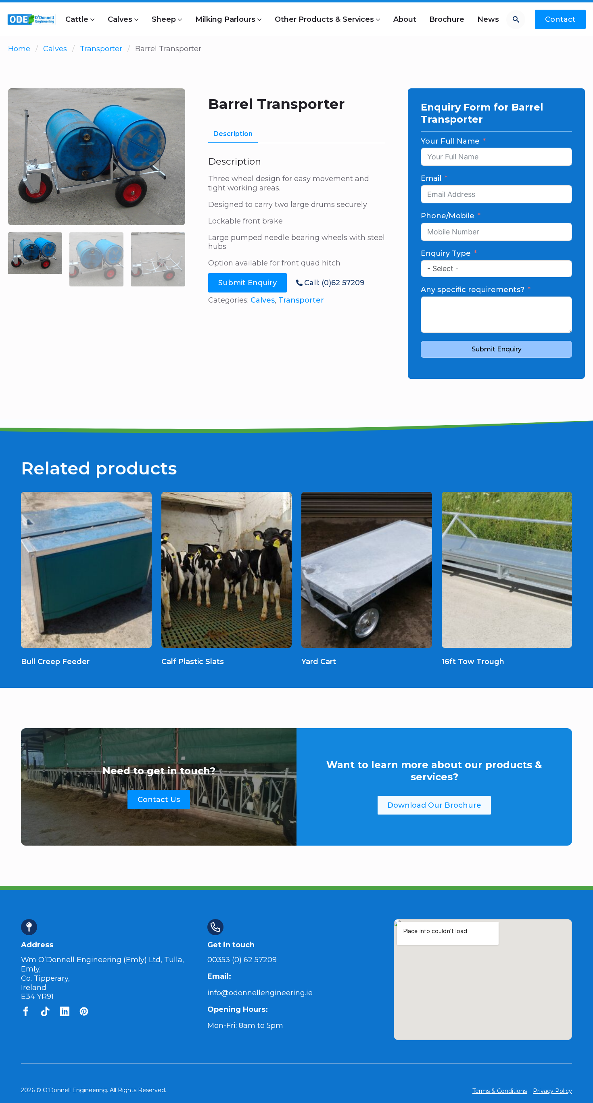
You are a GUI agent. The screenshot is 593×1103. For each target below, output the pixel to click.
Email (431, 178)
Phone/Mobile (447, 215)
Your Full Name (450, 141)
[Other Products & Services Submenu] (377, 19)
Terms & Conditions (499, 1091)
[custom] (26, 1011)
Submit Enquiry (497, 349)
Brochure (446, 19)
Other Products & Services (324, 19)
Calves (120, 19)
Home (19, 48)
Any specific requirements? (472, 289)
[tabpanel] (296, 212)
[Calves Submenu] (135, 19)
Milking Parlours (225, 19)
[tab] (233, 134)
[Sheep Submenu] (179, 19)
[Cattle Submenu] (91, 19)
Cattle (76, 19)
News (488, 19)
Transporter (101, 48)
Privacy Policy (552, 1091)
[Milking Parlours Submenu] (258, 19)
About (404, 19)
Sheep (164, 19)
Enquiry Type (446, 253)
